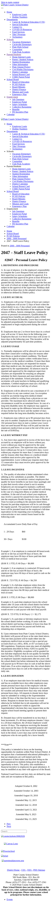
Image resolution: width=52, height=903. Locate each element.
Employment (12, 97)
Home (9, 12)
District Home (13, 870)
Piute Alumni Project (21, 67)
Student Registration (21, 62)
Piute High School (20, 47)
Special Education (20, 24)
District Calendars (20, 72)
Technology (17, 37)
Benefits (15, 109)
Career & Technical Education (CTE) (28, 22)
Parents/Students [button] (14, 166)
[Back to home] (14, 5)
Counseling (17, 49)
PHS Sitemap (39, 870)
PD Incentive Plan (20, 112)
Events (10, 899)
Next (9, 826)
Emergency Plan (19, 94)
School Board (13, 79)
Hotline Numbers (19, 17)
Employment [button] (12, 209)
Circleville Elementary (22, 44)
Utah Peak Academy (21, 52)
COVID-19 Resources (22, 29)
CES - (24, 870)
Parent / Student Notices (22, 59)
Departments (12, 19)
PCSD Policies (18, 84)
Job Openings (18, 99)
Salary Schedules (19, 104)
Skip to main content (10, 2)
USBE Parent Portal (21, 77)
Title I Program (18, 34)
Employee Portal (19, 102)
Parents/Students (14, 54)
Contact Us (17, 27)
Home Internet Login (21, 57)
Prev (9, 824)
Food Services (18, 32)
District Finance (19, 89)
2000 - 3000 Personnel (20, 246)
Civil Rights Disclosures (22, 69)
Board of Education (20, 82)
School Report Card (21, 74)
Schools (10, 39)
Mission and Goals (20, 92)
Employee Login (19, 14)
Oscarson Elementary (21, 42)
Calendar (11, 114)
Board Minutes (18, 87)
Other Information (20, 64)
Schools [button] (10, 151)
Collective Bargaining (21, 107)
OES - (30, 870)
